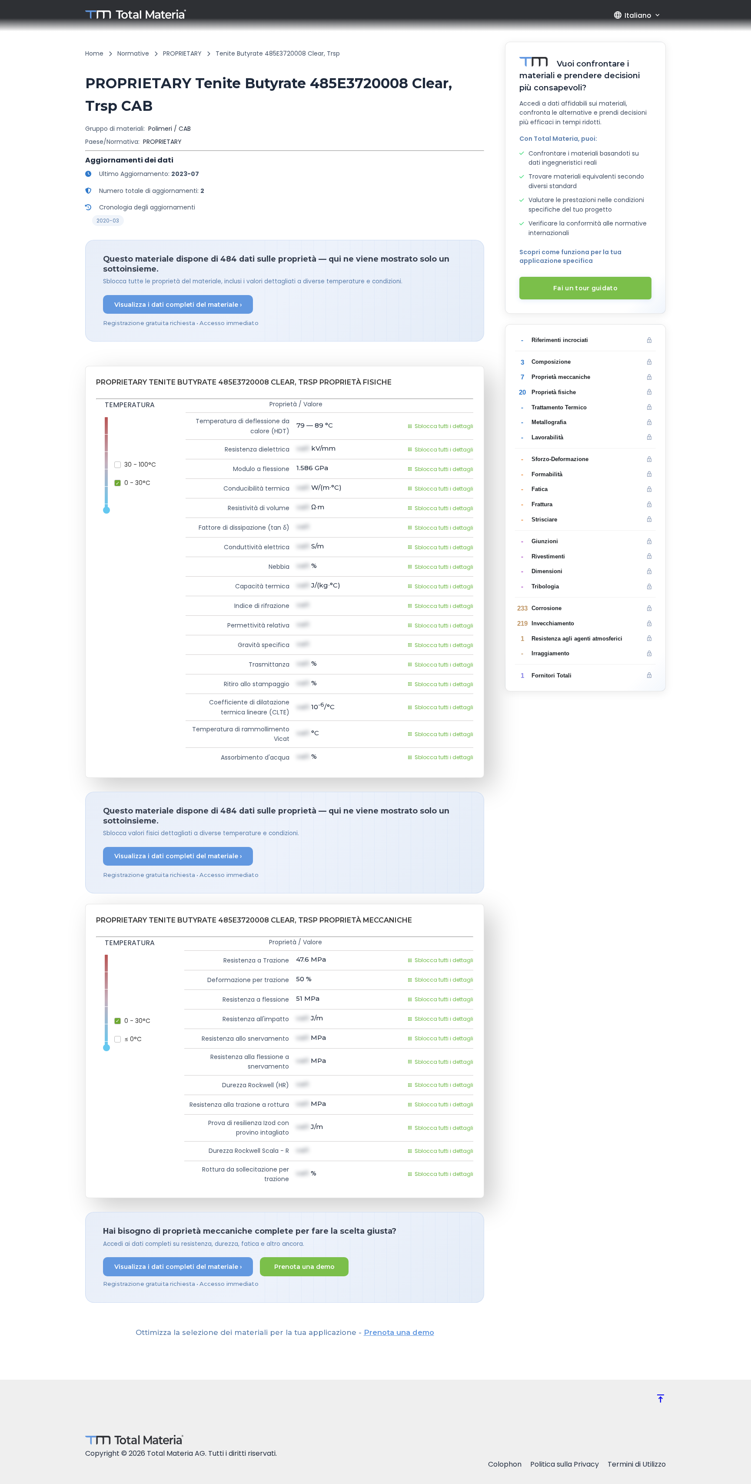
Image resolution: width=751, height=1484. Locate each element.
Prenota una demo (304, 1267)
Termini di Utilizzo (637, 1464)
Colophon (505, 1464)
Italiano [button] (632, 15)
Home (94, 53)
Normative (133, 53)
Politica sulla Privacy (564, 1464)
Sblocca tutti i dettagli (444, 426)
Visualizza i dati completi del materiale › (178, 305)
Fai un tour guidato (585, 288)
